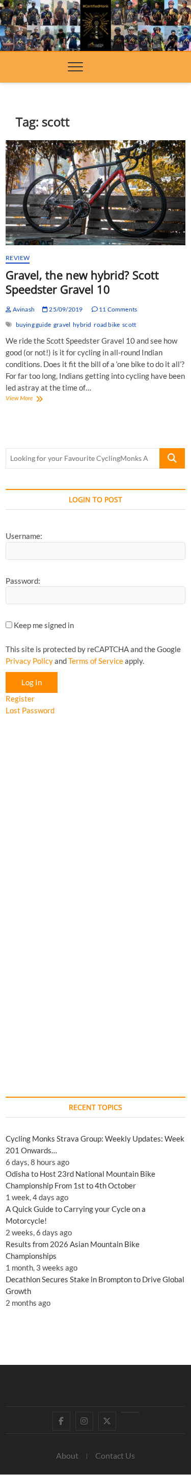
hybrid (82, 324)
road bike (107, 324)
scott (129, 324)
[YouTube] (130, 1412)
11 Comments (117, 309)
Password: (23, 580)
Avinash (23, 309)
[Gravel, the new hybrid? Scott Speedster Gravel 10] (95, 192)
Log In (31, 682)
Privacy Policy (29, 660)
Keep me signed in (44, 625)
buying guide (33, 324)
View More (32, 399)
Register (20, 698)
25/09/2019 (65, 309)
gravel (61, 324)
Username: (24, 535)
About (67, 1455)
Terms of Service (95, 660)
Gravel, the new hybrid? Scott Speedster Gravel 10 (82, 282)
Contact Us (115, 1455)
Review (18, 258)
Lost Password (30, 710)
